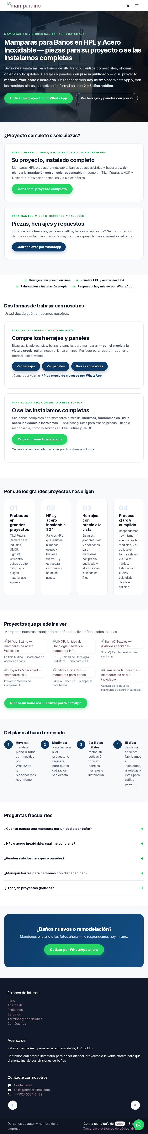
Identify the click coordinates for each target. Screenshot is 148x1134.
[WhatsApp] (138, 1124)
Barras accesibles (89, 366)
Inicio (11, 1000)
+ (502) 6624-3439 (28, 1094)
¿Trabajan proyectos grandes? (29, 888)
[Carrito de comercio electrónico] (127, 5)
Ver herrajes (26, 366)
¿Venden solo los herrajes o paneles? (34, 858)
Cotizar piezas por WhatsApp (39, 247)
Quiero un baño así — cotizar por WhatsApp (46, 703)
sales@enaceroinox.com (32, 1090)
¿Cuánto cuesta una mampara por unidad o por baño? (48, 829)
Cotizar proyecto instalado (40, 439)
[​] (12, 1105)
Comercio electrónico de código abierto (111, 1128)
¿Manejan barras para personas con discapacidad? (45, 873)
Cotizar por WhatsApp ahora (74, 950)
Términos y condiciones (25, 1019)
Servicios (14, 1014)
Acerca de (15, 1005)
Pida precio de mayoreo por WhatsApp (73, 375)
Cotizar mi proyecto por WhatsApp (38, 98)
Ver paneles (56, 366)
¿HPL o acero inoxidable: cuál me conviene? (39, 843)
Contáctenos (17, 1023)
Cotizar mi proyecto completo (42, 189)
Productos (15, 1010)
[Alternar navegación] (136, 6)
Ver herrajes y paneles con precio (107, 98)
